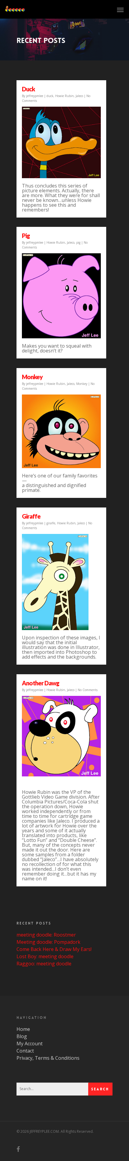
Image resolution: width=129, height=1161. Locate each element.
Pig (26, 235)
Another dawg (40, 683)
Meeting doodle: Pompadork (48, 942)
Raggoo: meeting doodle (43, 963)
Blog (21, 1036)
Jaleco (79, 96)
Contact (25, 1050)
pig (78, 242)
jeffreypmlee (34, 96)
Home (23, 1029)
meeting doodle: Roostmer (46, 934)
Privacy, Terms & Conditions (48, 1058)
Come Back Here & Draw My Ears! (54, 949)
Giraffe (31, 516)
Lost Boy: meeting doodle (45, 956)
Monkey (32, 376)
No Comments (88, 690)
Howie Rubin (64, 96)
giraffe (50, 523)
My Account (29, 1043)
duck (28, 89)
